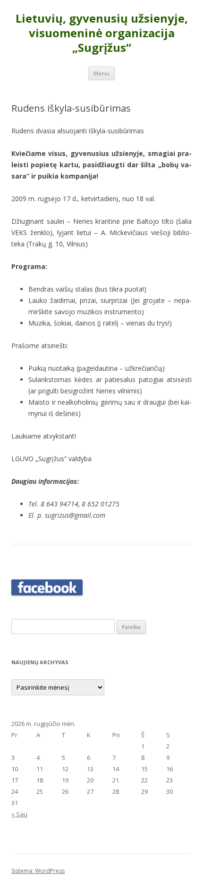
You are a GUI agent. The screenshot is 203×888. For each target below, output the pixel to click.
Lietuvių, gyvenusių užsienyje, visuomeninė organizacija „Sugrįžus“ (102, 33)
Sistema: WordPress (38, 871)
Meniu (101, 73)
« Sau (19, 814)
